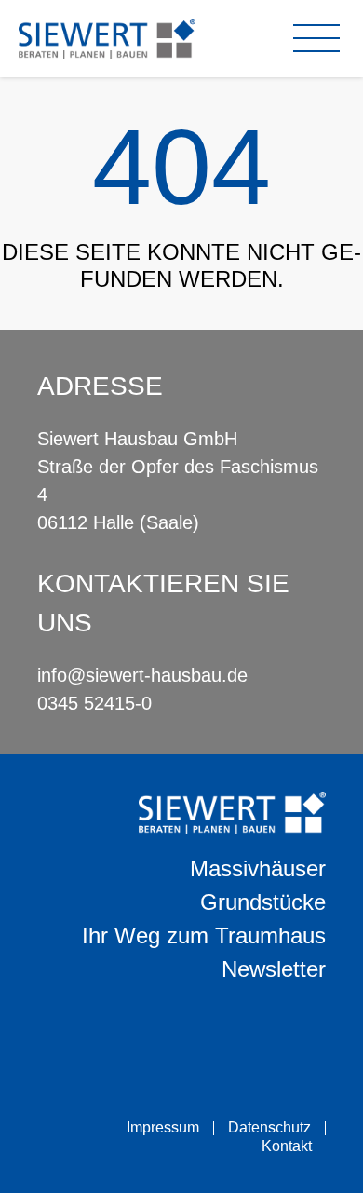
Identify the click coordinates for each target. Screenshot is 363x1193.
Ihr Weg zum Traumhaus (204, 935)
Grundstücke (263, 902)
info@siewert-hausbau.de (142, 675)
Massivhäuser (258, 868)
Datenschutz (269, 1127)
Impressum (163, 1127)
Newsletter (274, 969)
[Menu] (321, 38)
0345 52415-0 (94, 703)
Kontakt (287, 1146)
